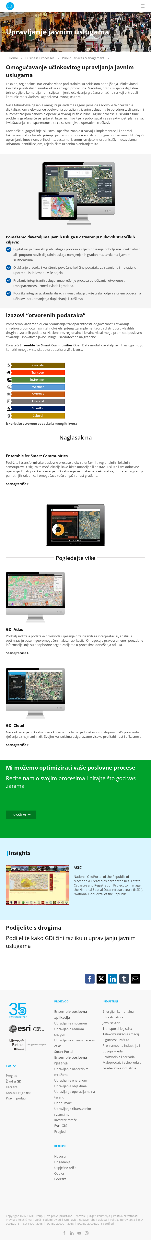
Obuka (59, 1173)
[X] (101, 979)
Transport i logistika (117, 1028)
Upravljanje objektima (70, 1086)
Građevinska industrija (119, 1068)
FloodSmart (63, 1103)
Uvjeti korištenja (99, 1216)
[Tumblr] (124, 979)
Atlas (58, 1046)
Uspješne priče (65, 1168)
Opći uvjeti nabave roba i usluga (85, 1219)
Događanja (62, 1162)
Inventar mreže (65, 1120)
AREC (78, 867)
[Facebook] (90, 979)
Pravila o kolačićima (19, 1219)
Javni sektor (111, 1023)
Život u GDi (14, 1081)
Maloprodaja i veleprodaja (122, 1062)
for (37, 455)
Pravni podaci (16, 1098)
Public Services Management (83, 58)
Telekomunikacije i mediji (121, 1034)
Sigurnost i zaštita (116, 1040)
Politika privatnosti (125, 1216)
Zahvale (81, 1216)
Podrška (60, 1179)
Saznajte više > (17, 484)
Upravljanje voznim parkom (74, 1040)
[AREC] (37, 885)
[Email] (135, 979)
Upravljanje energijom (70, 1080)
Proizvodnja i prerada (119, 1057)
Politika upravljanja (122, 1219)
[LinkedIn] (112, 979)
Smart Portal (63, 1051)
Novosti (60, 1156)
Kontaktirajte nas (18, 1093)
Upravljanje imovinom (70, 1023)
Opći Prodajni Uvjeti (48, 1219)
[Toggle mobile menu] (143, 6)
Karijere (11, 1087)
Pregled (11, 1075)
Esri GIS (60, 1125)
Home (13, 58)
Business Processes (39, 58)
